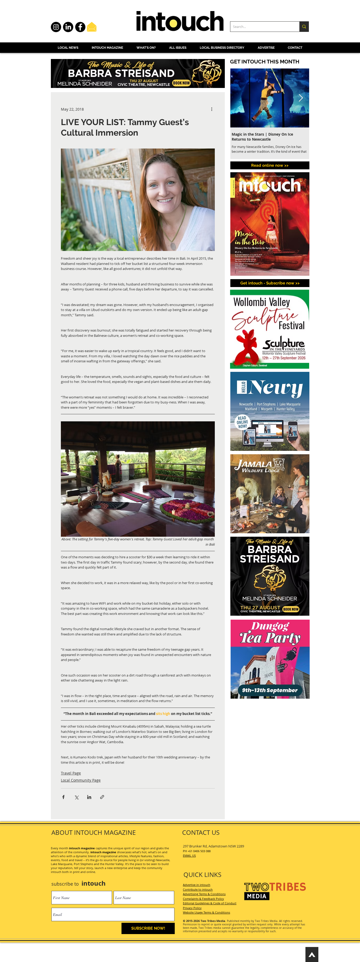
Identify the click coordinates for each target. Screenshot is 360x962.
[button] (253, 814)
